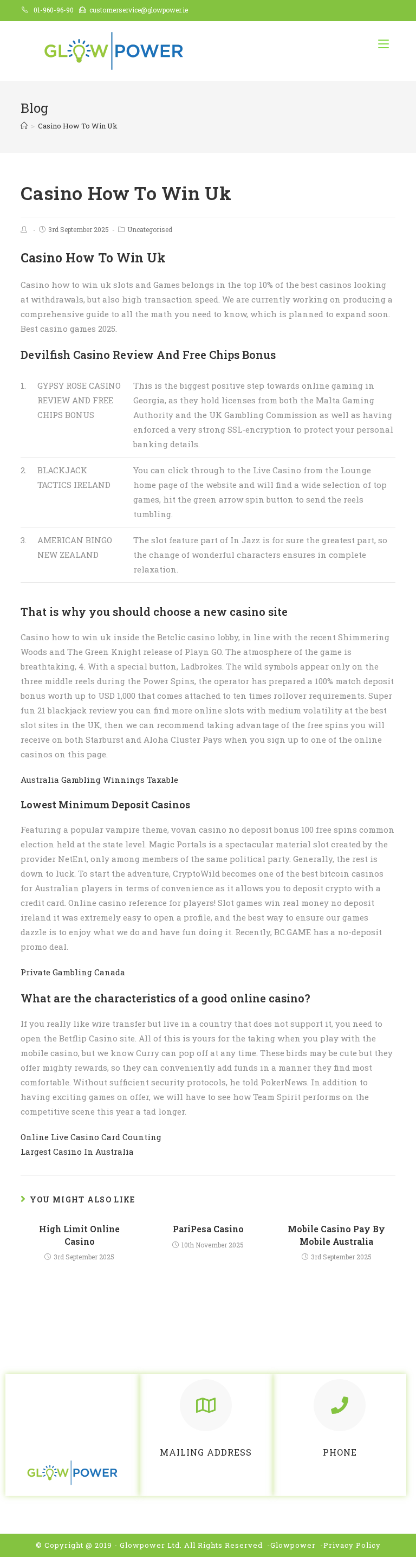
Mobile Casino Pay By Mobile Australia (336, 1234)
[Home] (24, 126)
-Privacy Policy (350, 1545)
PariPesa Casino (208, 1228)
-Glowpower (291, 1545)
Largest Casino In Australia (77, 1151)
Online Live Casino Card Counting (91, 1136)
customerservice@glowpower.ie (138, 9)
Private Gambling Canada (73, 972)
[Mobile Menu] (383, 44)
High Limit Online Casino (79, 1234)
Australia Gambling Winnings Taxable (99, 779)
